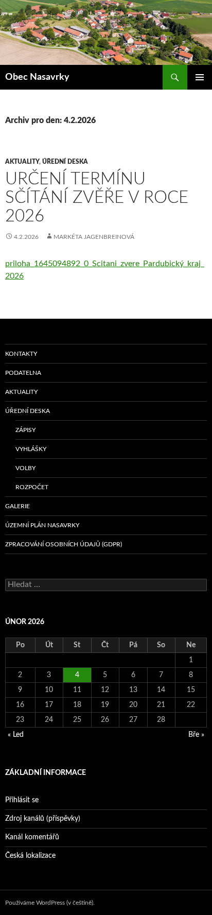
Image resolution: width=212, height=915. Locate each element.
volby (25, 468)
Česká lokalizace (30, 855)
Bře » (196, 734)
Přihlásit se (22, 800)
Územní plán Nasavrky (42, 525)
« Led (16, 734)
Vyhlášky (30, 449)
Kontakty (21, 354)
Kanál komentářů (32, 837)
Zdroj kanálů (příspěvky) (42, 818)
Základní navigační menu (199, 77)
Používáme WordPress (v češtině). (50, 903)
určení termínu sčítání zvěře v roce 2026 (96, 197)
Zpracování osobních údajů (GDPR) (63, 544)
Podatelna (23, 373)
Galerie (17, 506)
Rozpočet (31, 487)
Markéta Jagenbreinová (94, 237)
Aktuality (22, 162)
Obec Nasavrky (37, 77)
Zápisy (25, 430)
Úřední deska (65, 162)
